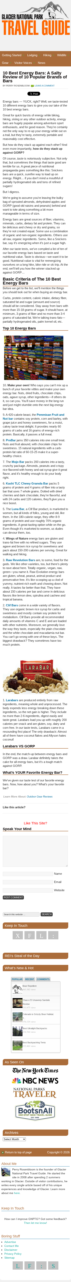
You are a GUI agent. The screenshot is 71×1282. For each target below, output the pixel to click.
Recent (29, 979)
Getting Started (10, 55)
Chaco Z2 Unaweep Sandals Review (36, 1002)
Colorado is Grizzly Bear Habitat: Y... (38, 1016)
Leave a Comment (45, 85)
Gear (4, 63)
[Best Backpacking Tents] (17, 1046)
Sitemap (9, 1257)
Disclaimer (10, 1249)
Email (57, 882)
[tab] (17, 979)
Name (58, 873)
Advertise (10, 1241)
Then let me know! (35, 1222)
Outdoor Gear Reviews (40, 796)
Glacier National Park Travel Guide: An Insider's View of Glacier (35, 21)
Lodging (31, 55)
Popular (17, 979)
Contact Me (11, 1245)
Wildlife (60, 55)
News (41, 62)
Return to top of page (18, 1152)
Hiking (46, 55)
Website (59, 890)
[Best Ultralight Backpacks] (17, 1031)
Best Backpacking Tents (34, 1042)
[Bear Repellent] (17, 989)
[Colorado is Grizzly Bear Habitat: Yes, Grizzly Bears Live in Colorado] (17, 1017)
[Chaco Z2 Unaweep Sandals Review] (17, 1003)
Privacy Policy (12, 1253)
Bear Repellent (29, 986)
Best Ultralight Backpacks (34, 1028)
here (17, 1193)
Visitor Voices (22, 63)
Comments (43, 979)
